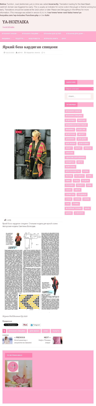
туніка (76, 204)
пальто (56, 331)
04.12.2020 (10, 52)
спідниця (82, 194)
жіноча (88, 148)
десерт (81, 134)
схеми (86, 199)
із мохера (79, 213)
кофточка (70, 167)
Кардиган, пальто (33, 52)
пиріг (68, 181)
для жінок (34, 331)
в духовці (70, 120)
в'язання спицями (17, 331)
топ (67, 204)
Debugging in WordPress (70, 10)
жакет (69, 148)
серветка (70, 194)
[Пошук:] (79, 96)
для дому (82, 139)
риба (89, 185)
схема (77, 199)
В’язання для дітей (52, 34)
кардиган (70, 162)
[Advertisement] (32, 74)
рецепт (80, 185)
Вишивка (6, 38)
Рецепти (19, 38)
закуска (69, 153)
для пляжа (84, 143)
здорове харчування (75, 157)
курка (85, 171)
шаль (87, 208)
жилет (78, 148)
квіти (80, 162)
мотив (69, 176)
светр (77, 190)
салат (68, 190)
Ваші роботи (34, 38)
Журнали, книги (51, 38)
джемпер (70, 139)
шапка (69, 213)
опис (46, 331)
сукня (68, 199)
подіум (85, 181)
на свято (79, 176)
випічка (81, 120)
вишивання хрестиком (76, 125)
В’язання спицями (30, 34)
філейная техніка (73, 208)
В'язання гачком (73, 111)
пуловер (70, 185)
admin (20, 52)
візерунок (70, 134)
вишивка (70, 129)
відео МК (81, 129)
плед (76, 181)
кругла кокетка (73, 171)
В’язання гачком (9, 34)
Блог (64, 38)
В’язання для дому (74, 34)
